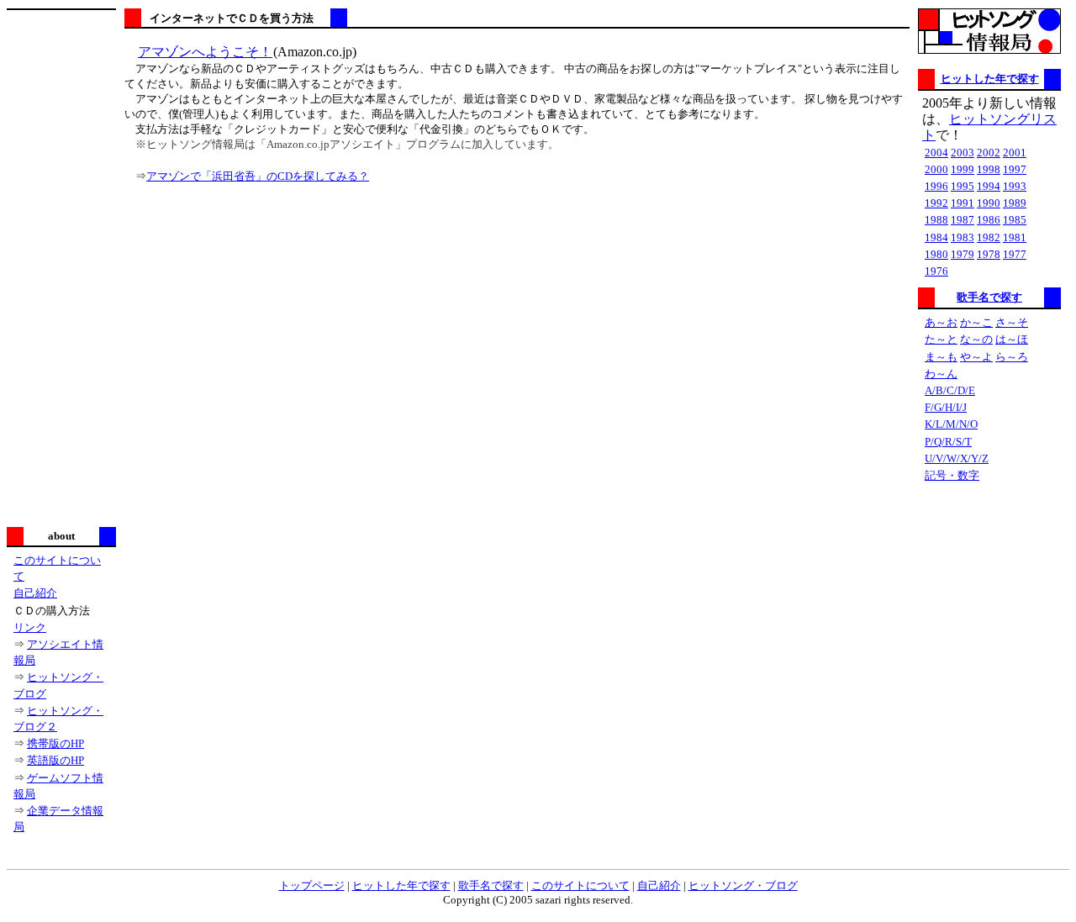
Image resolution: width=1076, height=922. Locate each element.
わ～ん (941, 373)
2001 (1014, 152)
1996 (936, 186)
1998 (988, 169)
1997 (1014, 169)
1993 (1014, 186)
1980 (936, 254)
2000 (936, 169)
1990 (988, 203)
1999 (962, 169)
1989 (1014, 203)
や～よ (976, 356)
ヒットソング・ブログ (743, 885)
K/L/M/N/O (951, 424)
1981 (1014, 237)
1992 (936, 203)
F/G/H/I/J (946, 407)
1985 (1014, 219)
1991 (962, 203)
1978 (988, 254)
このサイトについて (580, 885)
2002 (988, 152)
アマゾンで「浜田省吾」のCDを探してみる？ (257, 176)
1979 (962, 254)
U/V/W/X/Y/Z (957, 458)
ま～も (941, 356)
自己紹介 (35, 593)
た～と (941, 339)
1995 (962, 186)
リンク (29, 627)
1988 (936, 219)
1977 (1014, 254)
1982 (988, 237)
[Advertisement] (61, 266)
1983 (962, 237)
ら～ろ (1011, 356)
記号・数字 (952, 475)
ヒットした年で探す (990, 78)
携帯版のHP (55, 743)
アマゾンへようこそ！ (205, 52)
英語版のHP (55, 760)
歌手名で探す (989, 297)
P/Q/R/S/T (948, 441)
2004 (936, 152)
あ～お (941, 322)
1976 (936, 271)
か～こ (976, 322)
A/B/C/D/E (950, 390)
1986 (988, 219)
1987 (962, 219)
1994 (988, 186)
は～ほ (1011, 339)
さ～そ (1011, 322)
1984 (936, 237)
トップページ (312, 885)
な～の (976, 339)
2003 (962, 152)
